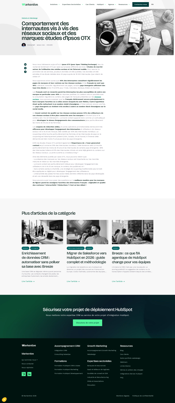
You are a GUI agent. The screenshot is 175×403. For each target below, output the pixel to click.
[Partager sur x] (25, 68)
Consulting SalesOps (62, 354)
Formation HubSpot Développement (68, 373)
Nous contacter (28, 364)
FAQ (121, 378)
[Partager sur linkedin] (25, 64)
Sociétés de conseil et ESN (97, 373)
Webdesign (91, 354)
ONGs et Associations (95, 381)
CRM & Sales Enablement (75, 248)
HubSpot (25, 248)
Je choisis (23, 393)
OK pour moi (37, 393)
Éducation (91, 385)
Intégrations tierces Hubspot (131, 374)
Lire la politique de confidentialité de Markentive (17, 386)
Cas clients (124, 354)
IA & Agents (34, 248)
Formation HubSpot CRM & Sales (67, 366)
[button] (4, 399)
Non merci (9, 393)
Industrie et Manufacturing (98, 377)
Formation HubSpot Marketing (66, 369)
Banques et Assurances (96, 366)
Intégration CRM (60, 350)
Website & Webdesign (30, 18)
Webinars (123, 362)
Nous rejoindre (27, 367)
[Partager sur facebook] (25, 72)
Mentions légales (122, 396)
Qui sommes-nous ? (29, 360)
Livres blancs (125, 366)
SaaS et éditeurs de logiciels (98, 369)
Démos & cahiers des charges (131, 370)
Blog (121, 350)
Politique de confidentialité (142, 396)
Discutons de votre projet (87, 323)
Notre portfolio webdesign (130, 358)
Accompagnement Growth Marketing (101, 350)
